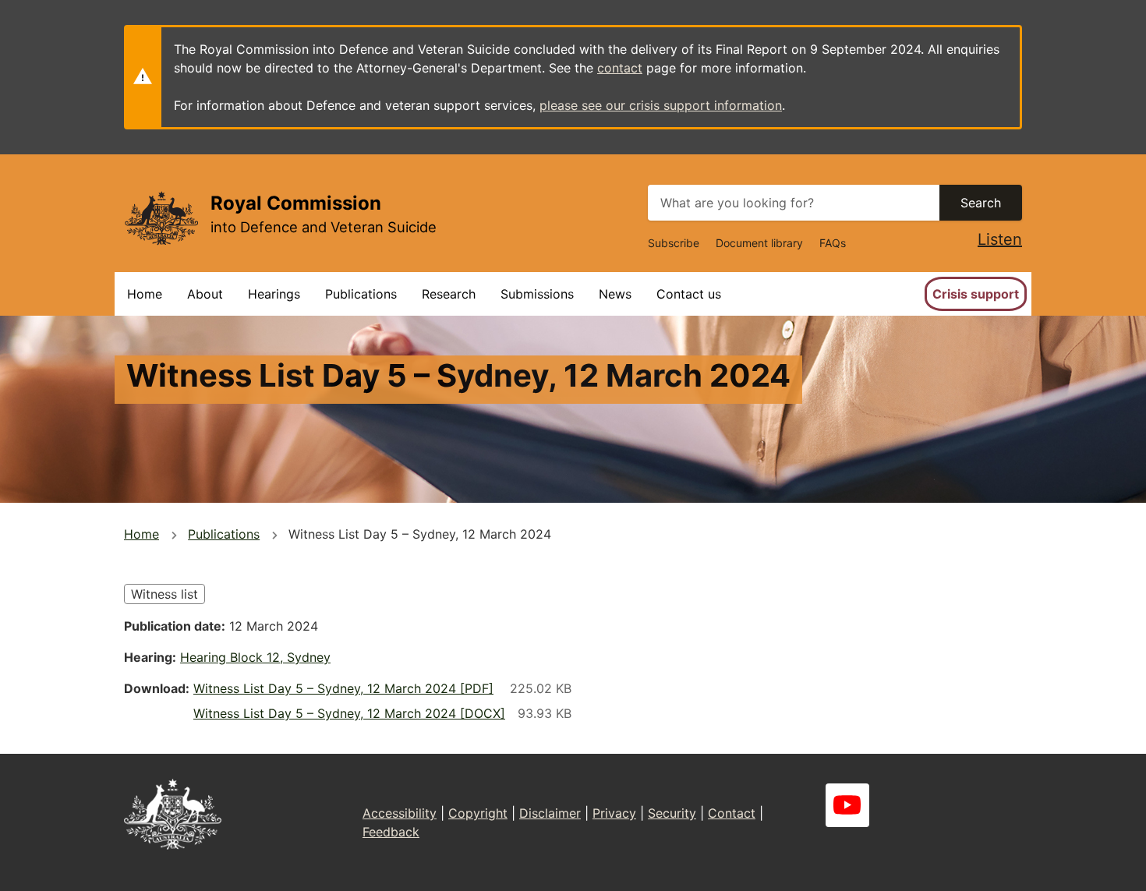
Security (672, 813)
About (205, 294)
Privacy (614, 813)
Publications (361, 294)
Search (980, 202)
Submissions (537, 294)
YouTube (847, 805)
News (615, 294)
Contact (731, 813)
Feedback (391, 832)
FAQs (832, 242)
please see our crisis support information (660, 105)
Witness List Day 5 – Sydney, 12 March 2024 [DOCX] (349, 713)
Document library (759, 242)
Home (144, 294)
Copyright (478, 813)
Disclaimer (550, 813)
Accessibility (400, 813)
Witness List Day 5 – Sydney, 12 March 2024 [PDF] (343, 688)
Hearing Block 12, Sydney (255, 657)
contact (619, 68)
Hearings (274, 294)
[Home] (161, 218)
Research (449, 294)
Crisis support (975, 294)
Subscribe (673, 242)
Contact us (688, 294)
